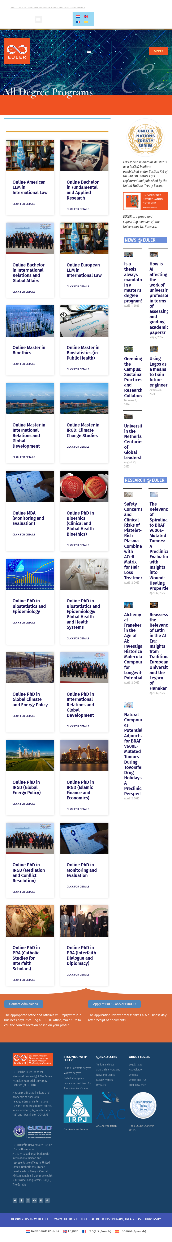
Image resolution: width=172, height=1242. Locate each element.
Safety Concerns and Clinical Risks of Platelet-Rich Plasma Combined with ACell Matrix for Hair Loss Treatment (134, 541)
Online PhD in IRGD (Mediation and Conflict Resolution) (29, 872)
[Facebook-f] (21, 1200)
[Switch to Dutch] (78, 16)
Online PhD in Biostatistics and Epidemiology (29, 606)
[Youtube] (34, 1200)
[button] (38, 19)
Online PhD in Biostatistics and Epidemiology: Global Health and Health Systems (83, 614)
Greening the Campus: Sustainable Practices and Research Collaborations (138, 377)
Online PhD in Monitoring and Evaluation (82, 870)
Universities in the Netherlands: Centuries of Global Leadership (137, 441)
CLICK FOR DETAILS (24, 203)
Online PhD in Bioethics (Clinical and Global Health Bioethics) (80, 523)
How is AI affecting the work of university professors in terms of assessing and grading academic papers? (160, 298)
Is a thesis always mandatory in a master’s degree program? (135, 282)
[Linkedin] (28, 1200)
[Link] (47, 1200)
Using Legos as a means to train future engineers (159, 372)
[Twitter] (15, 1200)
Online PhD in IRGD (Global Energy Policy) (27, 787)
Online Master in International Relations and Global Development (29, 435)
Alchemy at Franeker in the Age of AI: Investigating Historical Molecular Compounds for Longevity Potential (137, 646)
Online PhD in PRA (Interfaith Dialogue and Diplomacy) (81, 955)
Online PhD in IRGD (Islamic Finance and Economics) (80, 790)
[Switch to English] (86, 16)
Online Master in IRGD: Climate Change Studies (83, 430)
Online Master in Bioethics (29, 350)
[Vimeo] (41, 1200)
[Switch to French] (78, 22)
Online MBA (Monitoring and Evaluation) (28, 518)
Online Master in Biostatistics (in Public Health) (83, 353)
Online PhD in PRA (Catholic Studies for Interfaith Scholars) (26, 958)
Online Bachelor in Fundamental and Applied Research (83, 190)
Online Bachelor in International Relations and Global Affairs (28, 273)
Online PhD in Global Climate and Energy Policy (30, 699)
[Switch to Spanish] (86, 22)
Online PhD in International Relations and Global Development (80, 704)
